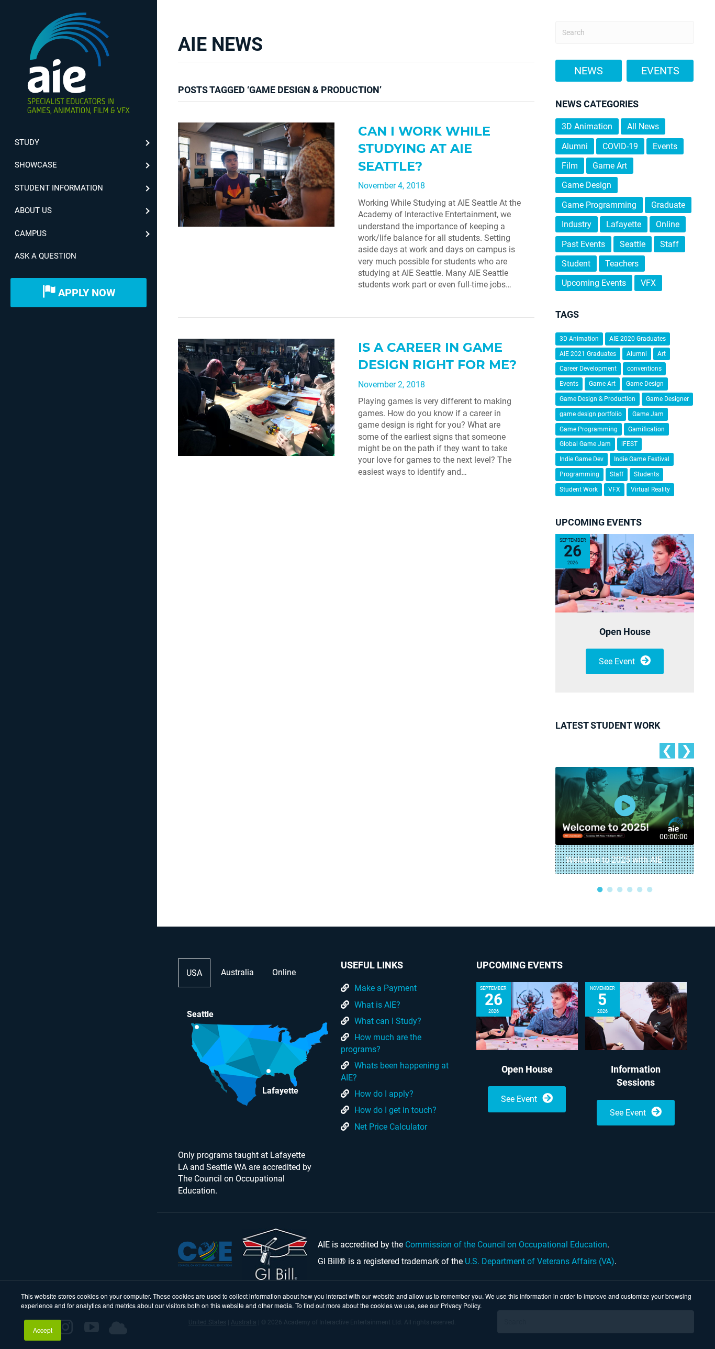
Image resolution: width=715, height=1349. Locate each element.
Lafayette (623, 224)
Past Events (583, 244)
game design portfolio (591, 414)
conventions (644, 368)
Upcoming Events (594, 283)
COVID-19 (620, 146)
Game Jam (648, 414)
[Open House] (624, 573)
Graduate (668, 205)
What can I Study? (387, 1021)
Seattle (632, 244)
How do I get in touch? (395, 1110)
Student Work (579, 489)
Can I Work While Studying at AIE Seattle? (424, 149)
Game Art (610, 166)
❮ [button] (667, 750)
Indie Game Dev (582, 459)
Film (570, 166)
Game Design (586, 185)
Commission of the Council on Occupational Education (506, 1245)
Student (576, 264)
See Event (617, 661)
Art (661, 354)
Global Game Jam (585, 444)
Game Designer (667, 399)
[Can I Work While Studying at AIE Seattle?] (256, 174)
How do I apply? (384, 1094)
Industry (576, 224)
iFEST (629, 444)
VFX (648, 283)
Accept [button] (42, 1329)
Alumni (575, 146)
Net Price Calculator (390, 1127)
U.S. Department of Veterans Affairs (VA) (540, 1261)
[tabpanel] (624, 820)
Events (660, 70)
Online (667, 224)
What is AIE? (377, 1005)
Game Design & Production (597, 399)
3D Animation (587, 126)
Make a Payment (385, 988)
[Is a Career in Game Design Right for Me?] (256, 397)
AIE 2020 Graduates (637, 338)
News (588, 70)
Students (646, 474)
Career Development (588, 368)
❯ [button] (686, 750)
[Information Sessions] (636, 1016)
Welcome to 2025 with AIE (614, 860)
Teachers (622, 264)
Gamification (646, 429)
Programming (579, 474)
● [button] (600, 889)
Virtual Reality (650, 489)
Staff (669, 244)
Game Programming (599, 205)
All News (643, 126)
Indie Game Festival (641, 459)
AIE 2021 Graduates (588, 354)
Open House (625, 631)
